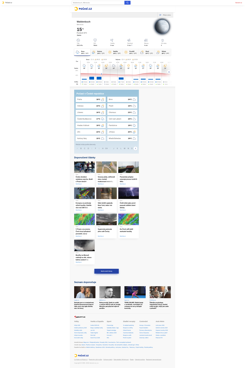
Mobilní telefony (90, 347)
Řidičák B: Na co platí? (161, 332)
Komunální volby (78, 337)
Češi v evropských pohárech (123, 342)
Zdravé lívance (127, 330)
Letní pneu (118, 347)
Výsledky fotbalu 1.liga (113, 327)
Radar (132, 359)
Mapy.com (86, 342)
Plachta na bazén (90, 345)
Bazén (83, 345)
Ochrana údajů (107, 359)
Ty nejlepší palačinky (128, 325)
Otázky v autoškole (161, 335)
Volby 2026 (77, 325)
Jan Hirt (92, 330)
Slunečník (105, 345)
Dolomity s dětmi (143, 337)
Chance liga (110, 325)
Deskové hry (125, 347)
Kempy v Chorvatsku (144, 325)
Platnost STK (159, 337)
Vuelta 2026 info (94, 325)
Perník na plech (127, 337)
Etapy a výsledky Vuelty (96, 327)
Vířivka (137, 345)
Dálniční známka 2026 (161, 327)
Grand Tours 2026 (95, 337)
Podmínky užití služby (95, 359)
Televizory (132, 347)
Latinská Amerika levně (145, 335)
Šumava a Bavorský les (145, 330)
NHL (108, 337)
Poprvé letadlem (143, 327)
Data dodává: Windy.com (121, 359)
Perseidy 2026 (103, 342)
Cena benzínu (112, 342)
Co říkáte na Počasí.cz (81, 359)
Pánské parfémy (148, 347)
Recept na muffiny (128, 327)
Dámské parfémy (110, 347)
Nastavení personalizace (153, 359)
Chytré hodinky (139, 347)
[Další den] (169, 72)
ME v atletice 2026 (111, 332)
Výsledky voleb (78, 330)
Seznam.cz (238, 2)
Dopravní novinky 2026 (162, 330)
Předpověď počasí (94, 342)
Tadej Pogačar (94, 332)
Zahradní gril (131, 345)
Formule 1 (109, 335)
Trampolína (99, 345)
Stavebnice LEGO (100, 347)
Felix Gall (92, 335)
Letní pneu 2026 (160, 325)
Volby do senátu (78, 335)
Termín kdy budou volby (80, 332)
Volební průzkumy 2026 (80, 327)
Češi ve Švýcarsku (144, 332)
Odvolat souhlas (140, 359)
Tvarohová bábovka (128, 332)
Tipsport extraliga (111, 330)
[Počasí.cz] (83, 9)
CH (106, 148)
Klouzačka (111, 345)
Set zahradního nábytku (121, 345)
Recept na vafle (127, 335)
